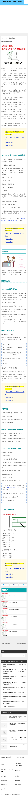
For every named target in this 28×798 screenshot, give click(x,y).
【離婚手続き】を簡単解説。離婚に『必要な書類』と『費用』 (14, 688)
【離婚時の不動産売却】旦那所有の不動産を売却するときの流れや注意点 (17, 717)
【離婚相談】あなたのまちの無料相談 (12, 1)
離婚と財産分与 (4, 784)
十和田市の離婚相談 (21, 643)
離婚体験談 (3, 776)
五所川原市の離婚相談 (14, 609)
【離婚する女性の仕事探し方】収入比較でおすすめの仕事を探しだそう (14, 677)
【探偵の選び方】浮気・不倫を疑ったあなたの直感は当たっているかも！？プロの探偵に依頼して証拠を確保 (14, 671)
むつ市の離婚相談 (13, 616)
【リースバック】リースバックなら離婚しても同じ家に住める (17, 745)
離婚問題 (3, 789)
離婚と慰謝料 (4, 780)
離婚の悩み (9, 142)
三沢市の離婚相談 (13, 602)
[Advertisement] (14, 19)
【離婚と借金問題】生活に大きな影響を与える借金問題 (14, 665)
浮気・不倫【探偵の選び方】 (7, 770)
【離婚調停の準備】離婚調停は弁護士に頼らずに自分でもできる (14, 702)
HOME (2, 764)
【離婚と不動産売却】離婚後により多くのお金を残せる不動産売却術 (14, 683)
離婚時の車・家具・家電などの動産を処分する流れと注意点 (17, 724)
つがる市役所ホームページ (14, 487)
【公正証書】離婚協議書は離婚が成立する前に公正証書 (14, 697)
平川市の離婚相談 (13, 624)
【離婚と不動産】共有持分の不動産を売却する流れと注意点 (17, 731)
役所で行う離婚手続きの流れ (9, 706)
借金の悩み (9, 145)
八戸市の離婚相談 (13, 631)
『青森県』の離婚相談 (6, 41)
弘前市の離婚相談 (13, 595)
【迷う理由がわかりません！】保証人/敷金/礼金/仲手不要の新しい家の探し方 (17, 738)
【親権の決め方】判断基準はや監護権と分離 (13, 692)
